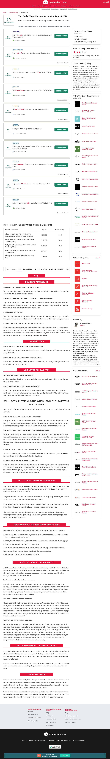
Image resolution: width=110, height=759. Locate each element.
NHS (39, 6)
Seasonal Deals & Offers (34, 717)
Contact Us (49, 716)
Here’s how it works (65, 26)
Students (33, 6)
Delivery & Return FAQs (30, 269)
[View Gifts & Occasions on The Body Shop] (8, 131)
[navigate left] (5, 269)
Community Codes (51, 719)
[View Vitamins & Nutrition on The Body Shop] (8, 55)
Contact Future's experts (37, 740)
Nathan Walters (86, 323)
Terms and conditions (55, 740)
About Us (38, 640)
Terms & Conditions (62, 63)
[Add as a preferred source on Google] (55, 747)
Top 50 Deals (55, 9)
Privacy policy (69, 740)
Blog (66, 713)
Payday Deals (63, 9)
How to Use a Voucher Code (73, 719)
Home (4, 12)
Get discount (61, 36)
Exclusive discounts (33, 714)
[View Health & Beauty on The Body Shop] (8, 37)
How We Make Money (71, 716)
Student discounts (32, 720)
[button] (36, 234)
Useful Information (70, 722)
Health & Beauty (13, 12)
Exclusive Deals (46, 9)
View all (98, 257)
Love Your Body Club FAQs (56, 269)
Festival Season (72, 9)
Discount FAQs (43, 269)
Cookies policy (80, 740)
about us (24, 740)
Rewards (45, 6)
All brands (30, 711)
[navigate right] (69, 269)
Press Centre (50, 725)
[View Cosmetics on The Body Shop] (8, 92)
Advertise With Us (51, 722)
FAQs (19, 269)
